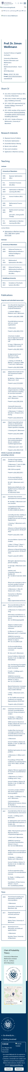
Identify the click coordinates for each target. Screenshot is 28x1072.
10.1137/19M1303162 (16, 847)
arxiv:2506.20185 (18, 401)
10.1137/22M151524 (16, 643)
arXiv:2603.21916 (18, 331)
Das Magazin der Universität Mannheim (7, 1052)
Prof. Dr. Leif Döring (10, 11)
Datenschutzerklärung (16, 1065)
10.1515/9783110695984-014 (16, 828)
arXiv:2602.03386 (18, 367)
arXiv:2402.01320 (18, 450)
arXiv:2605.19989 (18, 316)
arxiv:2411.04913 (18, 558)
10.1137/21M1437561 (14, 727)
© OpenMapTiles (9, 1003)
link (16, 910)
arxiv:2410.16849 (18, 433)
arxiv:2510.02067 (18, 383)
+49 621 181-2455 (13, 74)
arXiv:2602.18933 (18, 349)
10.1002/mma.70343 (14, 494)
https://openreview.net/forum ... (17, 602)
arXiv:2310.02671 (18, 706)
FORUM (5, 1046)
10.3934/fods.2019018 (16, 887)
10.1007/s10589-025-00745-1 (16, 512)
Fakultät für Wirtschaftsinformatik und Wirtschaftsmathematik (2, 11)
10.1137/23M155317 (16, 683)
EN (20, 3)
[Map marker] (13, 996)
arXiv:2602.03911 (18, 474)
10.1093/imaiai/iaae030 (17, 622)
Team (19, 11)
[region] (13, 197)
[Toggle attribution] (21, 1003)
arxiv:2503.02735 (18, 418)
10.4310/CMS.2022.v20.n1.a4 (18, 808)
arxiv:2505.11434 (18, 536)
